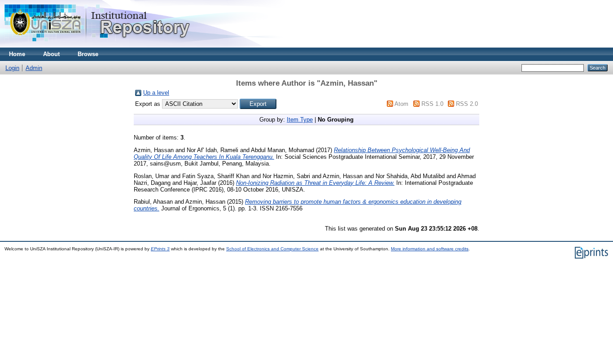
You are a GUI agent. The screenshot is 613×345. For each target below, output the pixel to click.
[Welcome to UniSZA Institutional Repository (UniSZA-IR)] (98, 45)
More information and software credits (430, 248)
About (51, 54)
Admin (34, 68)
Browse (88, 54)
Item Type (300, 119)
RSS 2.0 (467, 103)
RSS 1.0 (432, 103)
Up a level (156, 92)
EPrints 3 (160, 248)
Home (17, 54)
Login (12, 68)
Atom (401, 103)
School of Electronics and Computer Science (272, 248)
